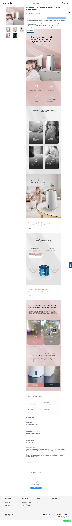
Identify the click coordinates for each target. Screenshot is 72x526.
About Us (7, 501)
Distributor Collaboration (26, 502)
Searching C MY (10, 517)
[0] (69, 12)
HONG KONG (39, 501)
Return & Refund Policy (9, 504)
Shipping (32, 13)
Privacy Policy (8, 505)
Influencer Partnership (26, 505)
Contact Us (7, 502)
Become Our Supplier (26, 501)
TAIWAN (38, 502)
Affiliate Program (25, 504)
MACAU (38, 504)
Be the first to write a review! (36, 487)
